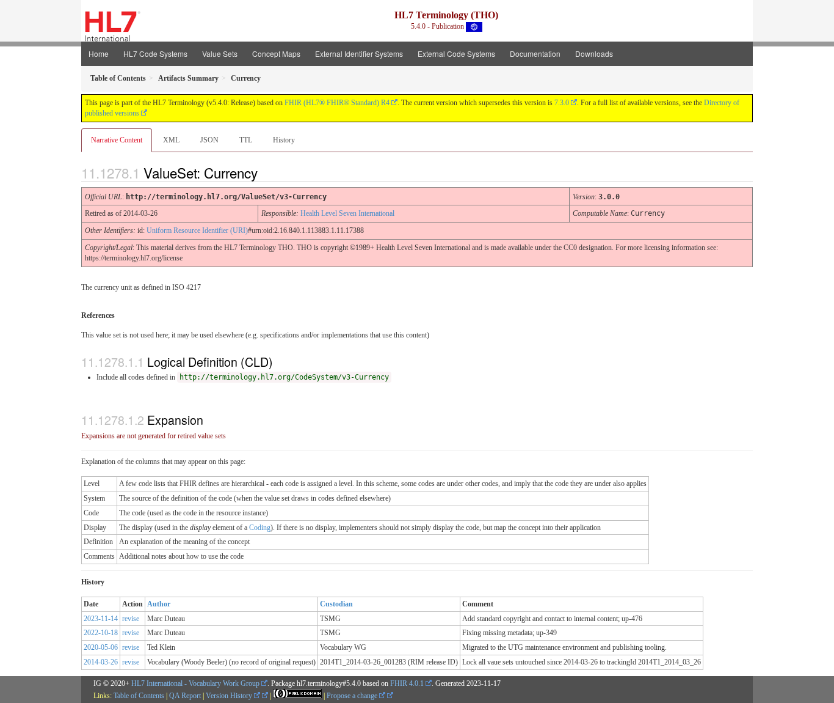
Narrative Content (116, 140)
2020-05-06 (101, 647)
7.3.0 (561, 102)
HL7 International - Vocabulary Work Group (195, 683)
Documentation (535, 53)
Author (158, 604)
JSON (209, 140)
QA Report (185, 695)
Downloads (594, 53)
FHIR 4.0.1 (407, 683)
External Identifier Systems (359, 53)
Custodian (336, 604)
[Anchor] (268, 172)
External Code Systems (456, 53)
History (284, 140)
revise (130, 618)
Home (99, 53)
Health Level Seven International (347, 213)
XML (171, 140)
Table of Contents (139, 695)
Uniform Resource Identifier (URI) (197, 230)
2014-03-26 (101, 662)
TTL (245, 140)
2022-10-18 (101, 632)
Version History (230, 695)
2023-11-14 (101, 618)
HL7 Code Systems (155, 53)
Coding (259, 527)
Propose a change (353, 695)
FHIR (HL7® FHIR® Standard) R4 (337, 102)
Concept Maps (276, 53)
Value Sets (220, 53)
